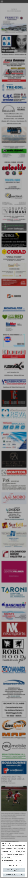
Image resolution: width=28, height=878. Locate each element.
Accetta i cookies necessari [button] (14, 870)
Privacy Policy (11, 859)
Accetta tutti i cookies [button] (14, 875)
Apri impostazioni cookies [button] (14, 865)
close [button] (26, 843)
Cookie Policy (4, 859)
